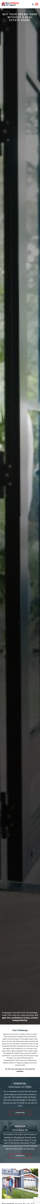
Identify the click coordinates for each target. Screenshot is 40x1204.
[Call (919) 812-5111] (32, 4)
